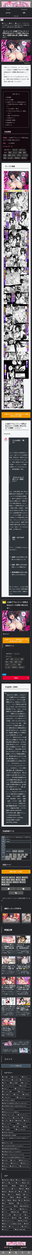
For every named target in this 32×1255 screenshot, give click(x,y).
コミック (15, 150)
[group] (11, 918)
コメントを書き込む (16, 1065)
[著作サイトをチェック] (8, 888)
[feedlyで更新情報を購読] (23, 888)
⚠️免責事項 (24, 1247)
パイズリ (25, 155)
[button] (28, 918)
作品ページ (9, 125)
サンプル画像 (9, 99)
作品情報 (8, 97)
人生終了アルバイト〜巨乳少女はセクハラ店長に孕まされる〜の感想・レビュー (16, 104)
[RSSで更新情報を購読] (16, 892)
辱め (10, 152)
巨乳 (5, 155)
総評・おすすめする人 (13, 115)
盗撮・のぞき (11, 155)
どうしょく (22, 150)
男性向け (17, 158)
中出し (19, 155)
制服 (20, 152)
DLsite (4, 674)
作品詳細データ (10, 122)
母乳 (5, 158)
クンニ (15, 152)
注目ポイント (11, 118)
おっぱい (10, 158)
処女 (24, 152)
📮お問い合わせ (8, 1247)
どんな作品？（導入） (13, 108)
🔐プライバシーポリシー (16, 1249)
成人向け (24, 158)
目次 (13, 94)
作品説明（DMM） (11, 120)
